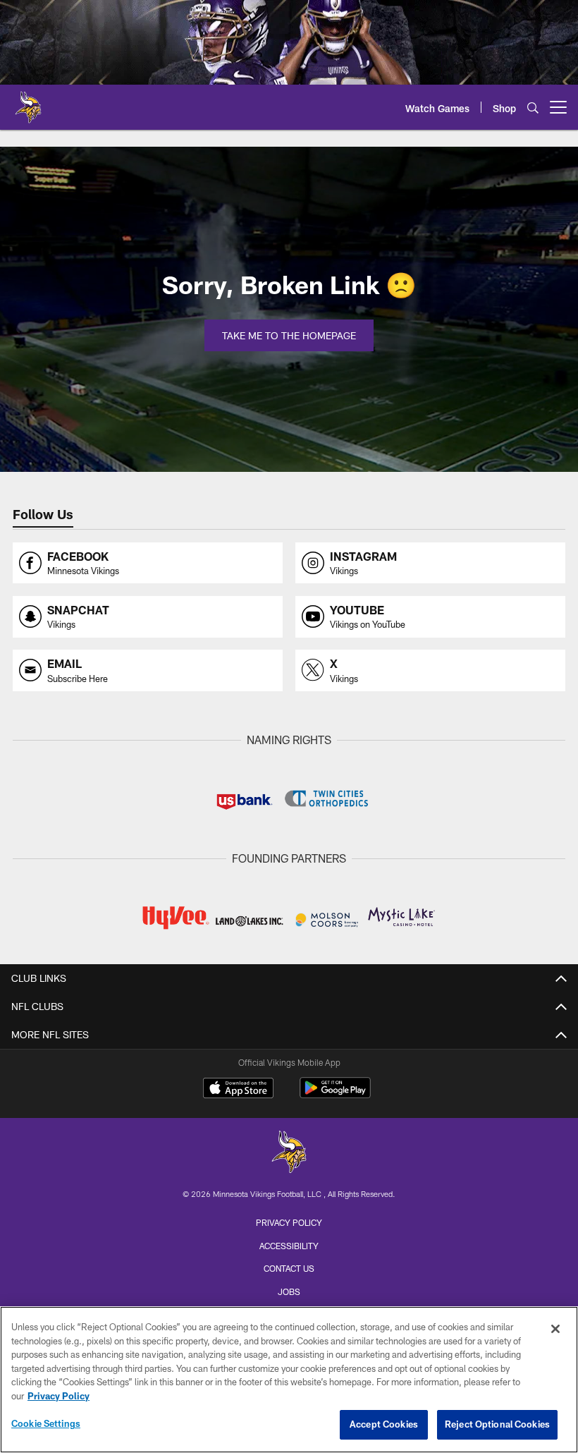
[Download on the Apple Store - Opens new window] (238, 1090)
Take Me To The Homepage (289, 335)
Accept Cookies (384, 1424)
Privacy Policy (289, 1222)
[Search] (533, 107)
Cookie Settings (45, 1423)
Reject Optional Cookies (497, 1424)
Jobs (289, 1291)
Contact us (289, 1268)
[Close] (555, 1328)
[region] (289, 1379)
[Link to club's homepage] (28, 101)
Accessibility (289, 1246)
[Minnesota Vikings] (289, 1153)
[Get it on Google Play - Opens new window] (335, 1095)
